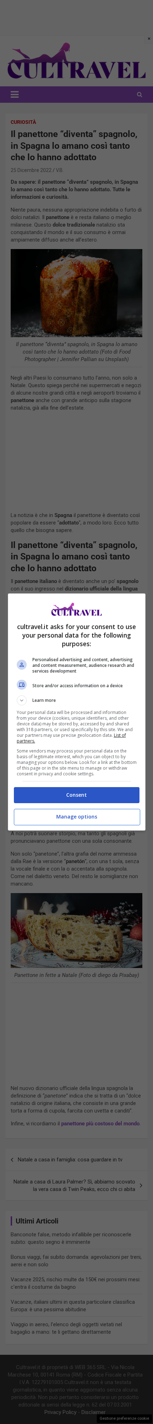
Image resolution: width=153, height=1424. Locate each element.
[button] (77, 700)
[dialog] (77, 712)
